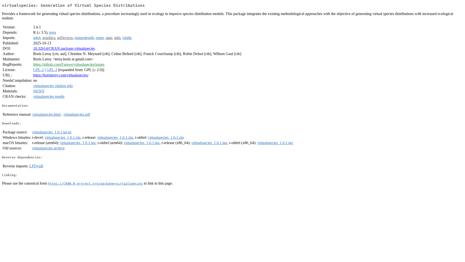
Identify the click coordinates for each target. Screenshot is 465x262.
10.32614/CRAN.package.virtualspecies (64, 48)
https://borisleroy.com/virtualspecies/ (60, 75)
